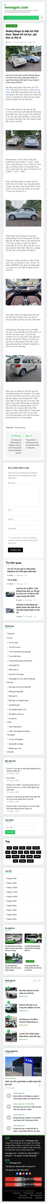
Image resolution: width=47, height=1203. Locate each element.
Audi (9, 848)
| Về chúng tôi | (28, 1193)
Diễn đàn (10, 752)
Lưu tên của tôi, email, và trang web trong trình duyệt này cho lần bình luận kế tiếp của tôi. (23, 540)
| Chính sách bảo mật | (25, 1198)
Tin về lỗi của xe (15, 647)
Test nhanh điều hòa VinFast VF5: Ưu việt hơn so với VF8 (33, 968)
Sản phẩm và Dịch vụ (16, 714)
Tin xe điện (12, 580)
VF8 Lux (15, 856)
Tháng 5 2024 (11, 919)
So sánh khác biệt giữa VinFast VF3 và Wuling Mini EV (32, 948)
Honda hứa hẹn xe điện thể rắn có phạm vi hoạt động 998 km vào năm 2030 (26, 1131)
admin (10, 42)
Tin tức (9, 638)
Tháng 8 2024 (11, 906)
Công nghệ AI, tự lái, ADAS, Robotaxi (22, 679)
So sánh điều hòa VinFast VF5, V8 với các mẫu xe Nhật (13, 968)
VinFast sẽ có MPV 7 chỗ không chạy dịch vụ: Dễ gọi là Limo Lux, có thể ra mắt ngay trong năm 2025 (23, 787)
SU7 (8, 852)
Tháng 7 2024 (11, 910)
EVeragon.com (16, 7)
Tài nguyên (11, 735)
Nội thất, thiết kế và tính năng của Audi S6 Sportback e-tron (28, 993)
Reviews (10, 682)
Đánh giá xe (13, 696)
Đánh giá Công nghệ (16, 692)
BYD (15, 848)
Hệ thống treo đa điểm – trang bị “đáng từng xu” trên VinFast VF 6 (29, 1022)
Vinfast (37, 856)
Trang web (12, 528)
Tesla (14, 852)
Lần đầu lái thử (14, 705)
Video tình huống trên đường (19, 731)
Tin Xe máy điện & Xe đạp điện (20, 652)
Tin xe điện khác (15, 656)
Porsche (36, 848)
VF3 (20, 852)
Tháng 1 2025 (11, 883)
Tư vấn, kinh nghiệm (16, 739)
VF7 (38, 852)
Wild (15, 861)
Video (9, 722)
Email (11, 519)
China (22, 848)
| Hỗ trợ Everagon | (36, 1195)
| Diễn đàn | (39, 1198)
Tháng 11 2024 (12, 892)
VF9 (23, 856)
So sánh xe (13, 719)
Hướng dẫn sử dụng (16, 744)
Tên (10, 510)
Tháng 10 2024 (12, 897)
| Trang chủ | (16, 1193)
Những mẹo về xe (15, 748)
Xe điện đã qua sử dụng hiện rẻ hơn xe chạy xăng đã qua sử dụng (13, 948)
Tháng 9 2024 (11, 901)
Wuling (10, 112)
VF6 (32, 852)
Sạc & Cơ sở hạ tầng (16, 674)
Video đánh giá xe (15, 727)
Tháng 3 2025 (11, 879)
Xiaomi (30, 861)
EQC (29, 848)
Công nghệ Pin (14, 665)
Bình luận (12, 483)
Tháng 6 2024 (11, 915)
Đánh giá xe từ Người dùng (18, 700)
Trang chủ (10, 634)
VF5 (26, 852)
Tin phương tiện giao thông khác (20, 661)
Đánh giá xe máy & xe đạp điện (20, 687)
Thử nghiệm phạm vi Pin (17, 710)
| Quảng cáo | (22, 1195)
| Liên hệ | (39, 1193)
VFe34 (29, 856)
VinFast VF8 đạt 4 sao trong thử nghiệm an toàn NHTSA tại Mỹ (29, 1007)
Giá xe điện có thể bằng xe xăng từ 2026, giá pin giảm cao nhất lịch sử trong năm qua (26, 1098)
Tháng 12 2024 (12, 888)
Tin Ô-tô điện (11, 26)
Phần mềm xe (14, 670)
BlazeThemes (31, 1191)
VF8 (8, 856)
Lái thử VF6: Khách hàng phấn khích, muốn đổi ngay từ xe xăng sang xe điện (30, 1036)
